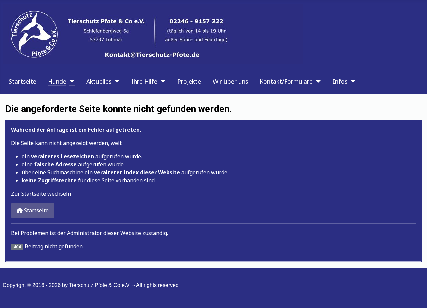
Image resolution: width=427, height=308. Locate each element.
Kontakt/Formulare (286, 81)
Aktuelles (98, 81)
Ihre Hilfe (144, 81)
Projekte (189, 81)
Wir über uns (230, 81)
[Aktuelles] (115, 81)
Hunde (57, 81)
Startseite (22, 81)
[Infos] (351, 81)
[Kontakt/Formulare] (317, 81)
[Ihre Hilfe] (161, 81)
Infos (340, 81)
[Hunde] (70, 81)
